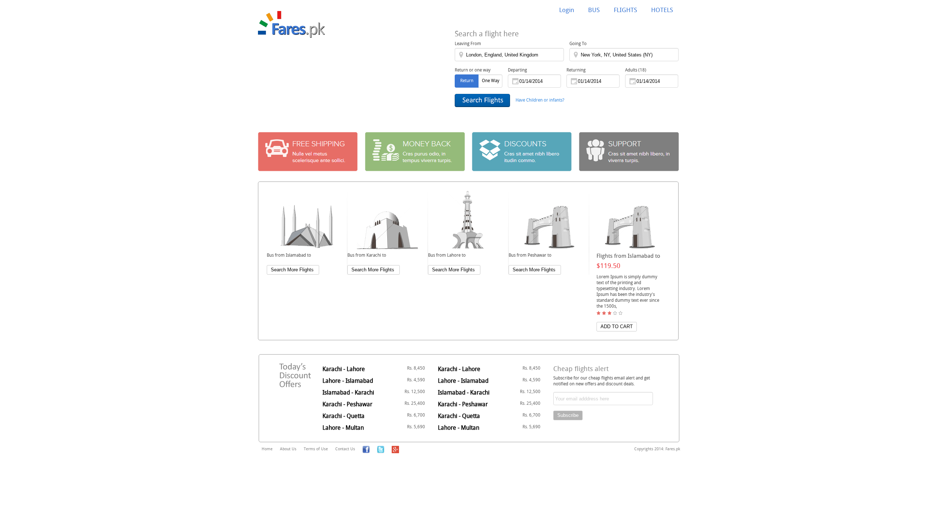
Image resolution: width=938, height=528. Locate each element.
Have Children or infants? (540, 100)
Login (566, 10)
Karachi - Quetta (373, 416)
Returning (576, 70)
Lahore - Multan (373, 427)
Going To (578, 43)
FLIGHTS (625, 10)
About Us (288, 448)
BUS (594, 10)
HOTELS (662, 10)
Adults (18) (635, 70)
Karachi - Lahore (373, 369)
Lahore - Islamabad (373, 381)
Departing (517, 70)
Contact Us (345, 448)
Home (267, 448)
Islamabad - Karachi (373, 392)
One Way (490, 80)
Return (466, 80)
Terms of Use (316, 448)
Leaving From (468, 43)
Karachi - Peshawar (373, 404)
